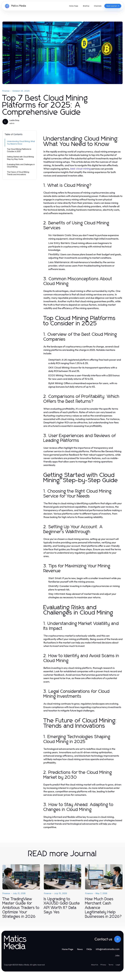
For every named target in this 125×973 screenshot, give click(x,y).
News (80, 949)
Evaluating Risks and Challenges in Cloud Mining (21, 165)
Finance (6, 91)
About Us (94, 965)
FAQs (89, 949)
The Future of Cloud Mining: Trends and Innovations (18, 173)
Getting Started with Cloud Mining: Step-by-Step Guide (20, 158)
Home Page (67, 949)
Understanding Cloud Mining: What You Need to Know (21, 142)
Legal (118, 965)
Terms (111, 965)
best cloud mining (80, 168)
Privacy (103, 965)
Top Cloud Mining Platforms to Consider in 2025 (19, 150)
